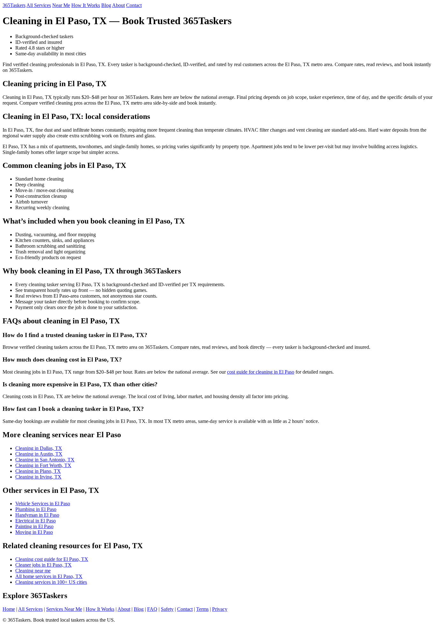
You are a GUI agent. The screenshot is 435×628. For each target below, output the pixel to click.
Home (9, 609)
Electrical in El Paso (35, 520)
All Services (38, 5)
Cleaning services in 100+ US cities (51, 582)
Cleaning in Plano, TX (38, 471)
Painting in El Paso (34, 526)
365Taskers (14, 5)
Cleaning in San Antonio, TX (45, 459)
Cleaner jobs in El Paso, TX (43, 565)
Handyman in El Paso (37, 515)
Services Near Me (64, 609)
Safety (167, 609)
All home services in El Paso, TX (48, 576)
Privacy (219, 609)
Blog (106, 5)
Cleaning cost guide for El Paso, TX (51, 559)
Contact (134, 5)
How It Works (85, 5)
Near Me (61, 5)
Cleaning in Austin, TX (38, 454)
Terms (202, 609)
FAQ (152, 609)
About (118, 5)
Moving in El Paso (34, 532)
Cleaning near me (33, 570)
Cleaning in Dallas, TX (38, 448)
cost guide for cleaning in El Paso (260, 372)
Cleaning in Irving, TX (38, 477)
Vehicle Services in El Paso (42, 503)
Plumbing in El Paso (35, 509)
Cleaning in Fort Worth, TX (43, 465)
